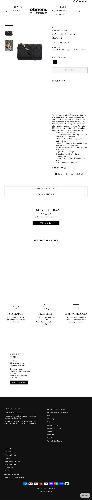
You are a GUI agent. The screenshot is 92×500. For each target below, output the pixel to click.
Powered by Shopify (45, 491)
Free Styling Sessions (12, 461)
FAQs (49, 416)
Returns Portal (52, 425)
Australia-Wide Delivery (56, 409)
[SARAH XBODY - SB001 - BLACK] (54, 107)
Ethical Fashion (10, 464)
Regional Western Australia (57, 412)
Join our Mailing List (11, 474)
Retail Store (8, 452)
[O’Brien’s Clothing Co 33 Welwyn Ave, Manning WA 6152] (46, 369)
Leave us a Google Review (14, 477)
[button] (86, 11)
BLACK (55, 61)
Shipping (65, 50)
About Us (62, 15)
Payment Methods (54, 428)
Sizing (49, 431)
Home (54, 27)
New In (18, 7)
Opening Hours (10, 455)
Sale (18, 15)
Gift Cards (8, 471)
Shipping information (46, 189)
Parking (7, 458)
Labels (18, 11)
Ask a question (46, 194)
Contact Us (8, 468)
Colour (59, 57)
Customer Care (62, 11)
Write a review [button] (46, 223)
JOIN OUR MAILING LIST (13, 412)
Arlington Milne (61, 30)
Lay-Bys (50, 438)
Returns (50, 422)
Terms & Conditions (54, 441)
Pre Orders (51, 435)
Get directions (19, 382)
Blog (63, 7)
